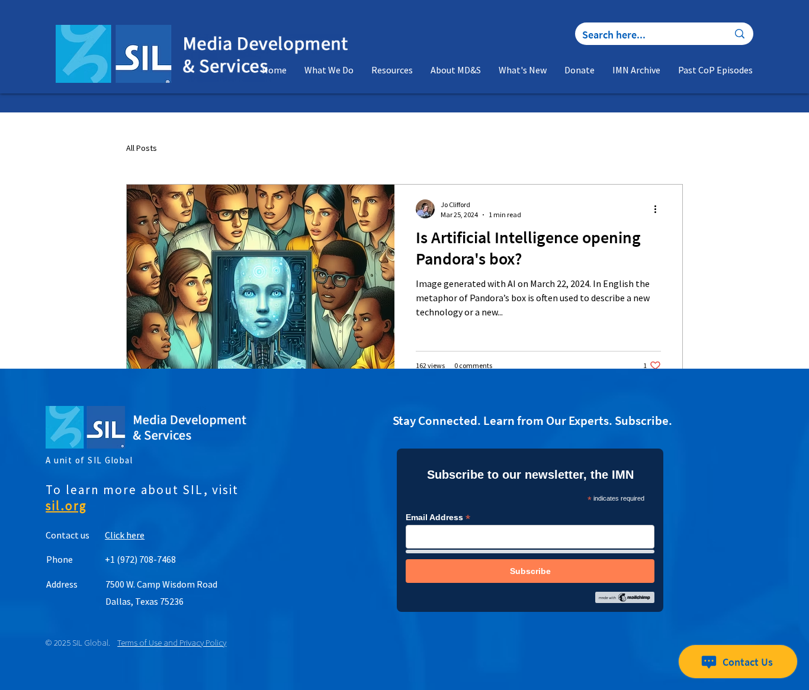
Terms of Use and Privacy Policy (171, 642)
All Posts (141, 148)
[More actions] (659, 209)
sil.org (66, 506)
